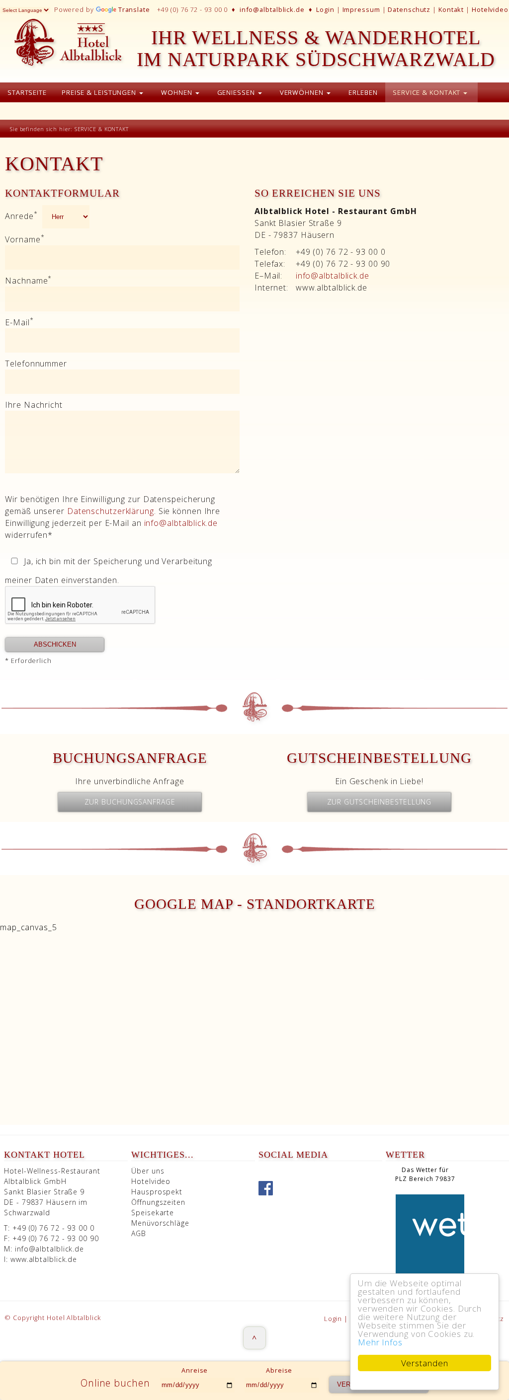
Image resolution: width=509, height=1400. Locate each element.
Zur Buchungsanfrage (130, 802)
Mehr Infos (380, 1342)
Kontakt (451, 9)
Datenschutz (409, 9)
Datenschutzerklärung (110, 511)
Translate (134, 9)
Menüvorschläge (160, 1223)
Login (325, 9)
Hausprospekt (156, 1191)
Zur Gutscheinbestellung (379, 802)
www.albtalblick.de (43, 1259)
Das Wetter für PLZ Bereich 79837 (425, 1174)
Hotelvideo (490, 9)
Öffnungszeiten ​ (158, 1202)
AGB (138, 1233)
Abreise (279, 1370)
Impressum (361, 9)
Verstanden (424, 1363)
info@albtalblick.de (272, 9)
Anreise (194, 1370)
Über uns (147, 1171)
